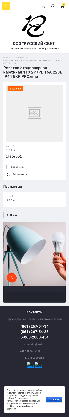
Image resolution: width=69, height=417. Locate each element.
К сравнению (18, 167)
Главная (7, 57)
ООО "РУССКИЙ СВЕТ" (34, 43)
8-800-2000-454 (35, 337)
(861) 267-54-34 (35, 326)
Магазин (20, 57)
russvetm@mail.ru (34, 344)
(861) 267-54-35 (35, 332)
